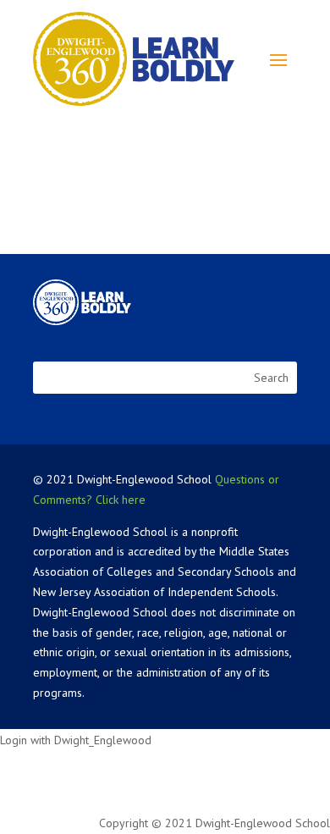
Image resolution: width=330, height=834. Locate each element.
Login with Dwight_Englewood (75, 740)
